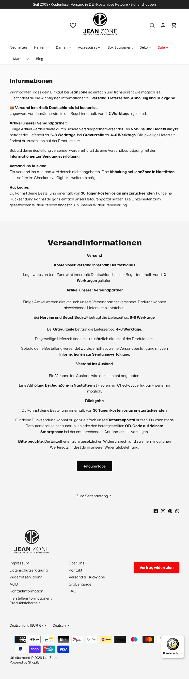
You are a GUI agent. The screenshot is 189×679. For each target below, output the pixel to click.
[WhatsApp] (177, 510)
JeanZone (50, 657)
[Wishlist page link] (73, 25)
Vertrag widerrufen (156, 567)
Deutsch (59, 625)
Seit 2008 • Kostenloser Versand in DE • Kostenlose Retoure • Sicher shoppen (94, 4)
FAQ (72, 591)
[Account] (163, 25)
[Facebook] (156, 510)
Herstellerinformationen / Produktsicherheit (31, 601)
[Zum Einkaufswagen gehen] (174, 25)
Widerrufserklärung (26, 577)
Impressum (19, 563)
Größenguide (80, 584)
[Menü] (181, 638)
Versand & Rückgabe (87, 577)
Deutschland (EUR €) (26, 625)
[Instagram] (163, 510)
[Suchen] (152, 25)
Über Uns (76, 563)
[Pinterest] (170, 510)
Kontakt (75, 570)
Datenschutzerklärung (29, 570)
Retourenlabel (94, 466)
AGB (14, 584)
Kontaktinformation (26, 591)
